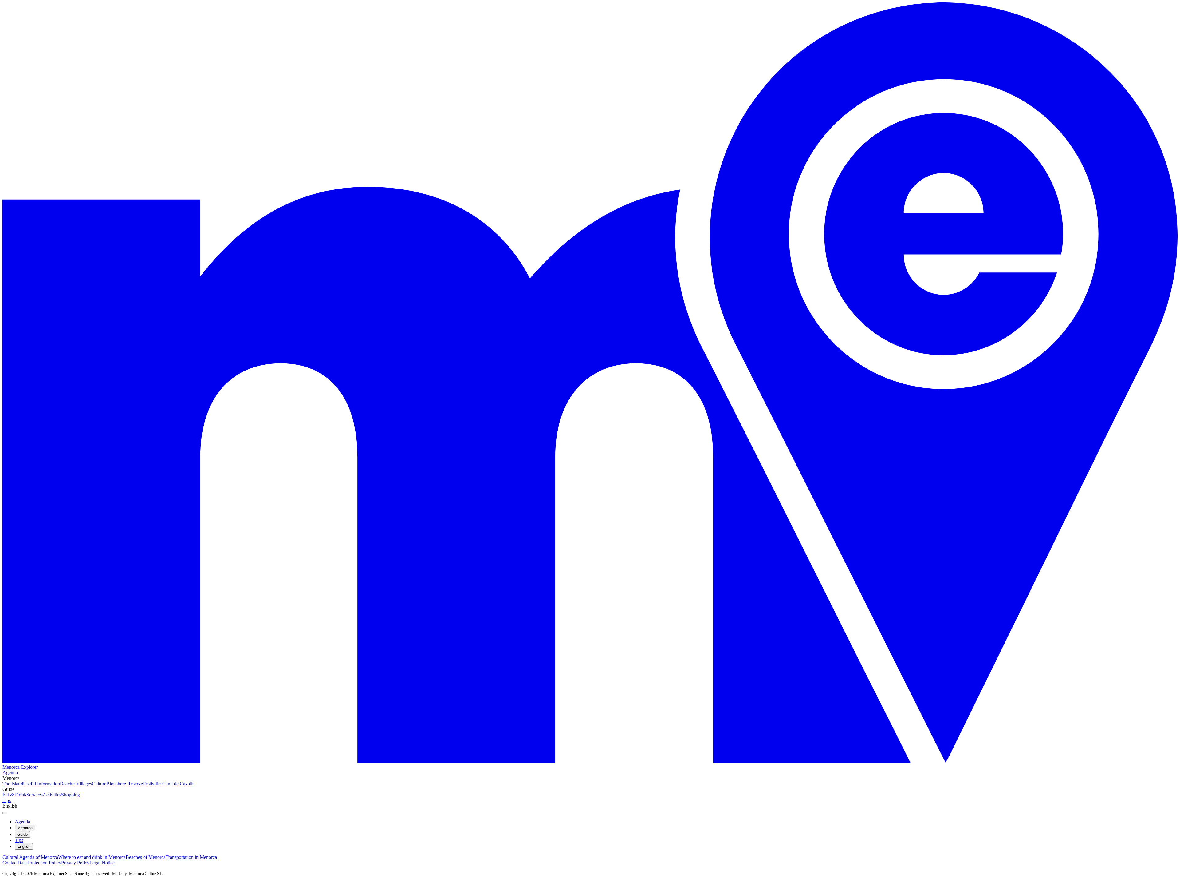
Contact (10, 862)
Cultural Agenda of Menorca (30, 857)
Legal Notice (102, 862)
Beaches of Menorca (146, 857)
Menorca (25, 828)
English (23, 846)
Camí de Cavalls (178, 783)
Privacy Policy (75, 862)
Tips (6, 800)
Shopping (70, 794)
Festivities (152, 783)
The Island (12, 783)
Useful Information (41, 783)
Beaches (68, 783)
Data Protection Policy (39, 862)
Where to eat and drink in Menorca (92, 857)
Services (34, 794)
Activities (52, 794)
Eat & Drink (14, 794)
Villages (84, 783)
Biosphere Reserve (124, 783)
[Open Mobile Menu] (4, 813)
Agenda (10, 772)
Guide (22, 834)
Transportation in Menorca (191, 857)
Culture (99, 783)
